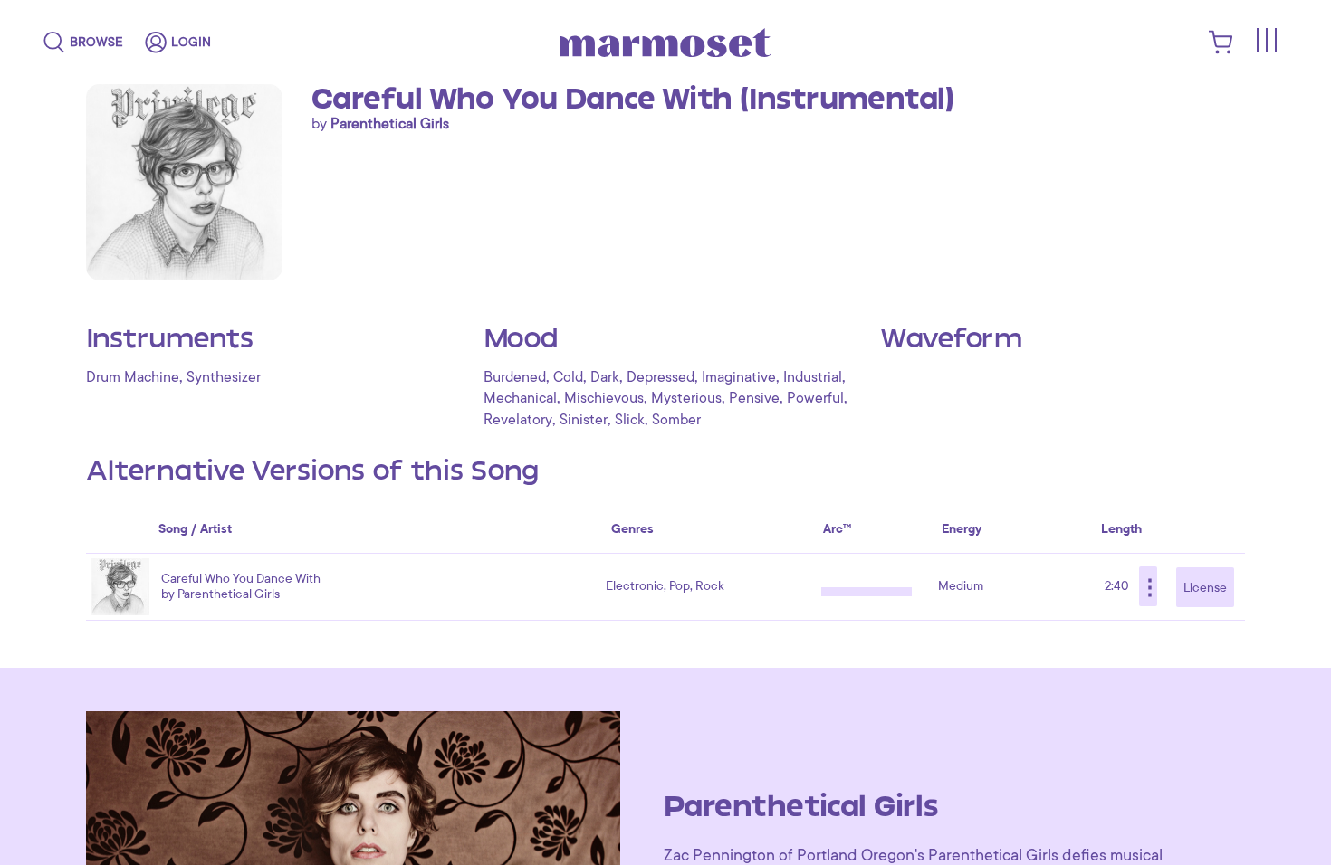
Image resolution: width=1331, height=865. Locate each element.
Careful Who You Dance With (241, 578)
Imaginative (739, 377)
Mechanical (520, 398)
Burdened (515, 377)
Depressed (660, 377)
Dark (604, 377)
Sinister (584, 420)
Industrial (812, 377)
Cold (568, 377)
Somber (676, 420)
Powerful (815, 398)
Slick (630, 420)
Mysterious (686, 398)
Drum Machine (132, 377)
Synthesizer (224, 377)
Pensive (754, 398)
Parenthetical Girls (389, 124)
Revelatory (518, 420)
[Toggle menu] (1266, 40)
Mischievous (604, 398)
